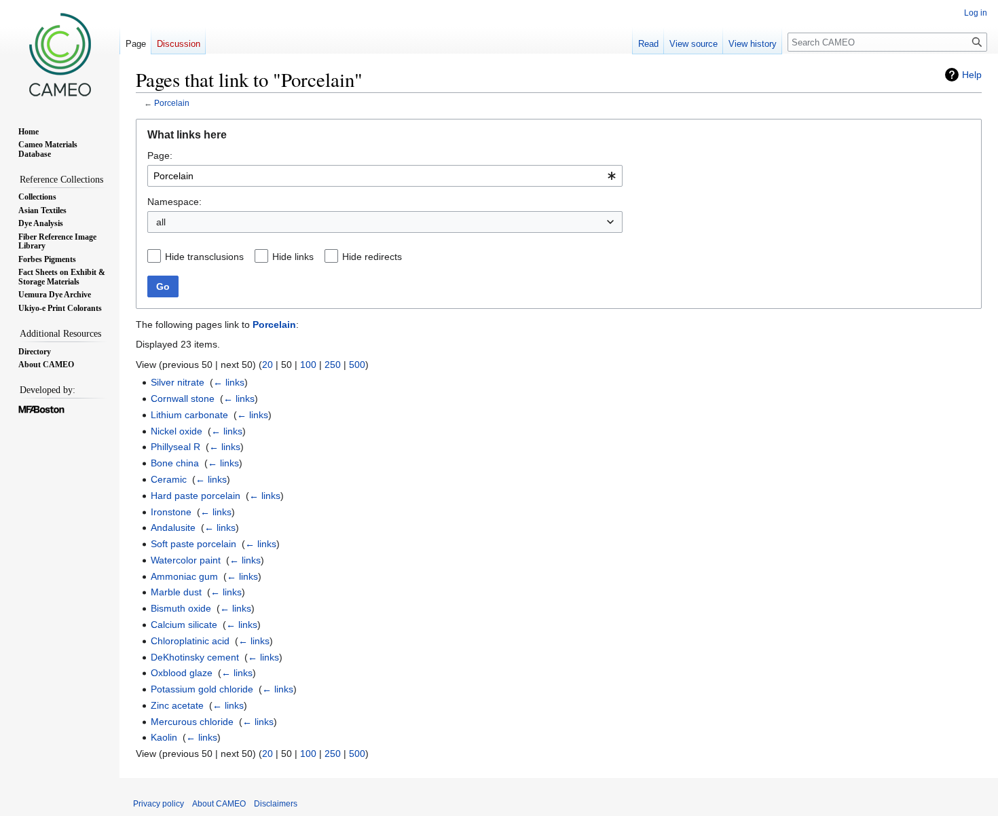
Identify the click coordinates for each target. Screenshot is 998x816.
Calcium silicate (184, 624)
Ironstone (171, 511)
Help (972, 74)
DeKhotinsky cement (195, 657)
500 (357, 364)
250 (333, 364)
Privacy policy (158, 804)
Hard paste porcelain (195, 495)
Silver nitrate (177, 382)
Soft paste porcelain (193, 543)
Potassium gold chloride (202, 689)
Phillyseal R (175, 446)
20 (267, 364)
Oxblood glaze (181, 672)
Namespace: (174, 201)
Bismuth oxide (181, 608)
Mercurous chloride (192, 721)
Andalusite (173, 527)
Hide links (293, 256)
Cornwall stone (183, 398)
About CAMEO (219, 804)
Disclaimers (275, 804)
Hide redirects (372, 256)
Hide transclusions (204, 256)
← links (228, 382)
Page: (159, 155)
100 (308, 364)
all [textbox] (161, 222)
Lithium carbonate (189, 414)
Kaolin (164, 737)
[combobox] (385, 176)
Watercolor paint (186, 560)
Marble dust (176, 592)
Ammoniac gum (184, 576)
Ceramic (169, 479)
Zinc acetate (177, 705)
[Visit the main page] (59, 54)
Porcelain (171, 102)
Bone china (175, 463)
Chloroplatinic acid (190, 640)
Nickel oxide (176, 431)
